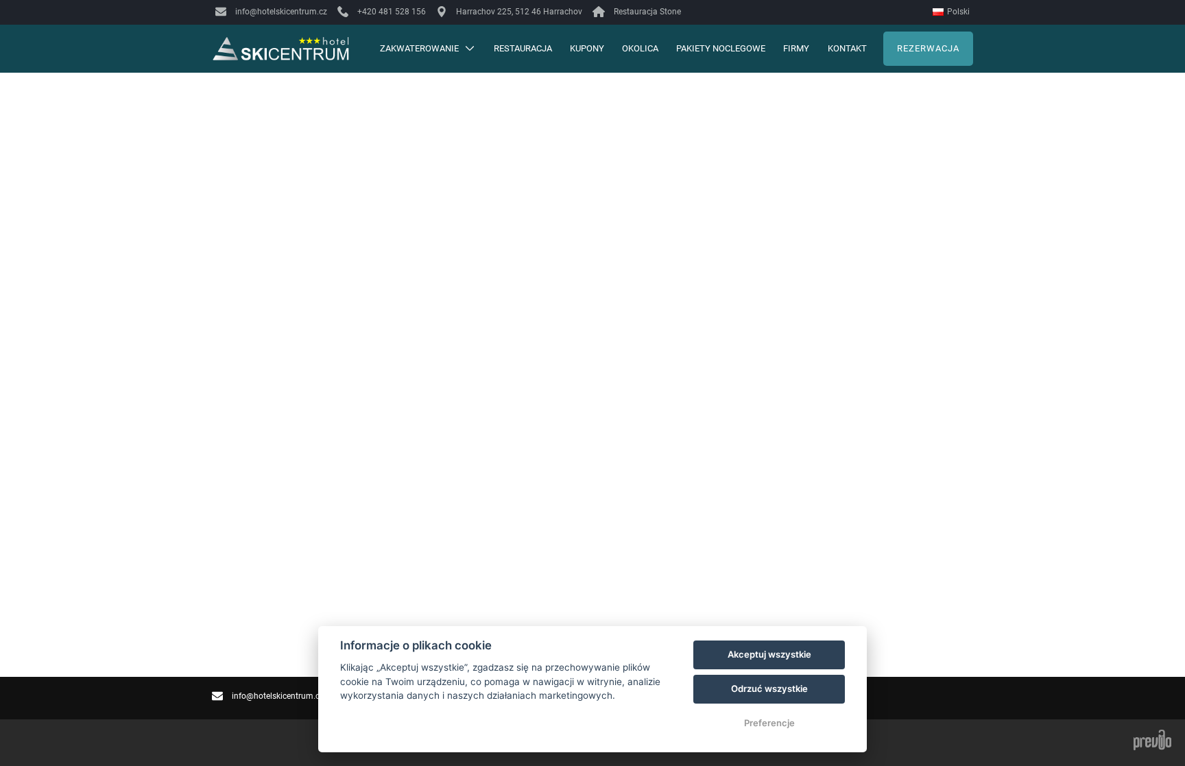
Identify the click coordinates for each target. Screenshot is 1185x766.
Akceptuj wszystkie (769, 654)
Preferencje (769, 722)
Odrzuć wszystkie (769, 688)
